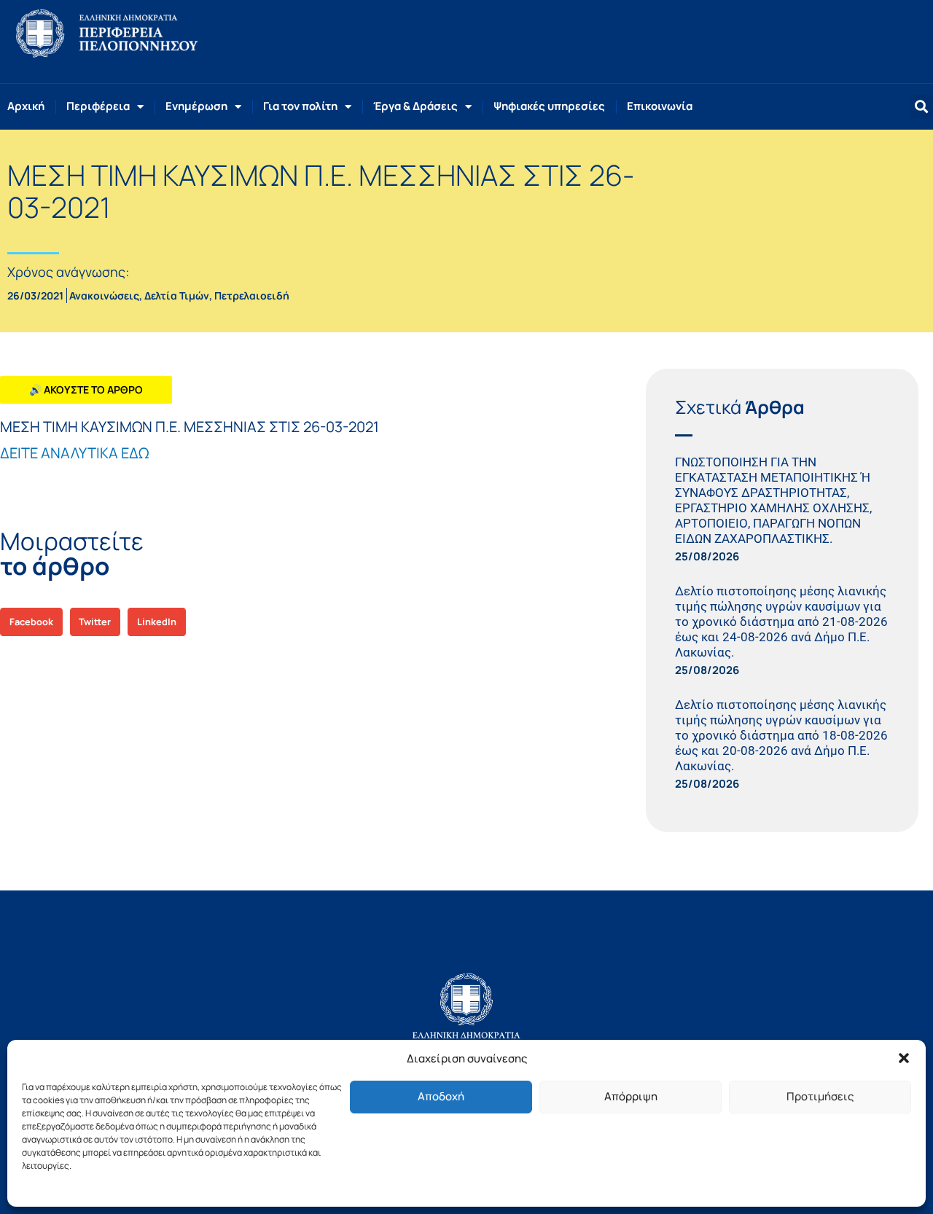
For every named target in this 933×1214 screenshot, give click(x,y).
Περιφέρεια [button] (98, 106)
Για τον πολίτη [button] (300, 106)
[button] (904, 1058)
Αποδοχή (441, 1096)
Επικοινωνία (659, 106)
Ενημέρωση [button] (196, 106)
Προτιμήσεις (820, 1096)
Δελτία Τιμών (176, 295)
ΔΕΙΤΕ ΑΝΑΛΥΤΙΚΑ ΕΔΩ (74, 453)
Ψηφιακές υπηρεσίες (549, 106)
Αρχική (25, 106)
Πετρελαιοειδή (251, 295)
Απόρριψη (630, 1096)
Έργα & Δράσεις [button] (415, 106)
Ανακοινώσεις (104, 295)
